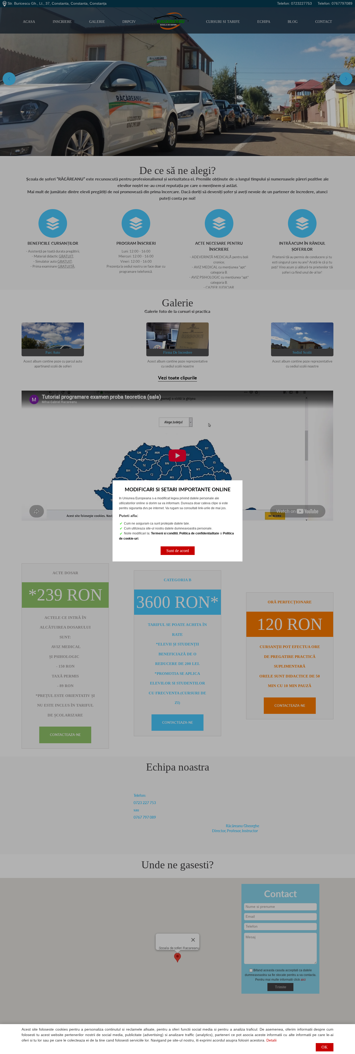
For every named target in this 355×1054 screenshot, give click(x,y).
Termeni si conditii (164, 533)
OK (324, 1047)
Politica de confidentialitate (199, 533)
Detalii (271, 1040)
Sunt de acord (177, 550)
